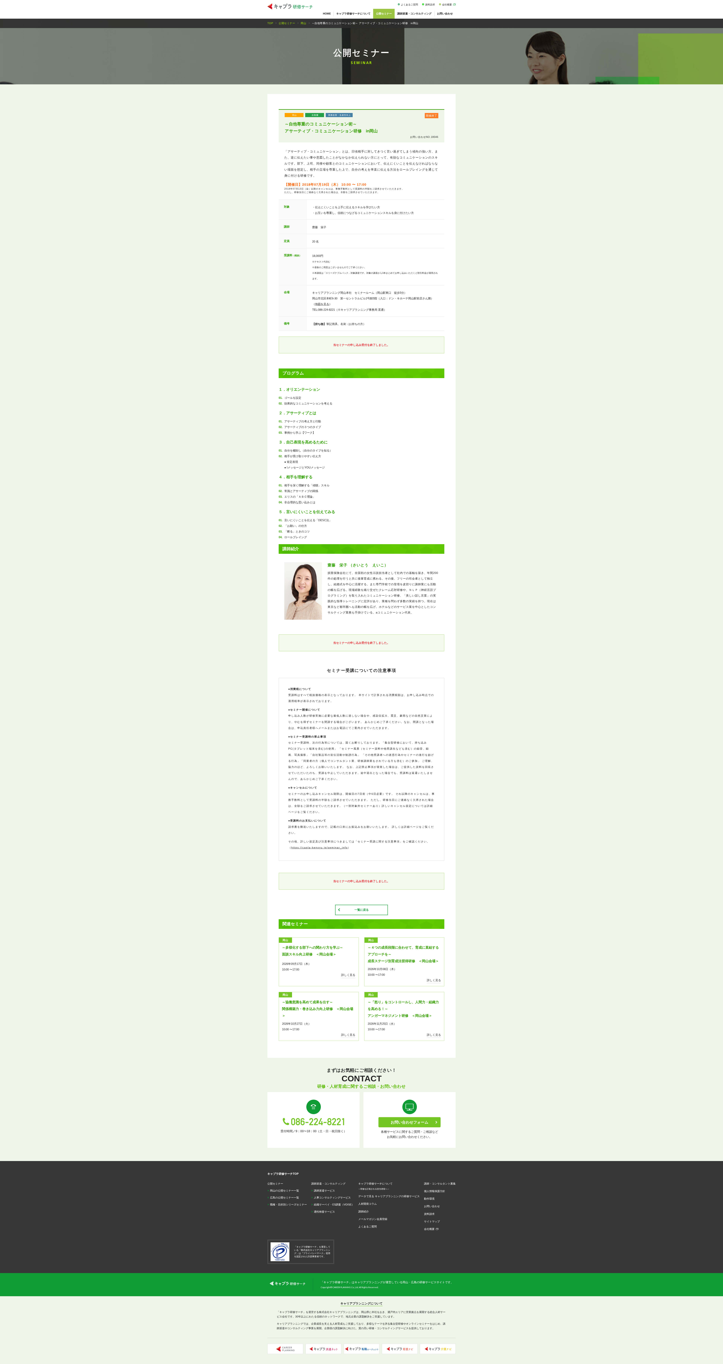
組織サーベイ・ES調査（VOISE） (334, 1204)
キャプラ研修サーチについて (353, 13)
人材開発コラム (367, 1203)
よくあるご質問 (409, 4)
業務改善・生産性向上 (339, 115)
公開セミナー (384, 13)
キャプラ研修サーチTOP (283, 1173)
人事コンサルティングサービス (332, 1197)
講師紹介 (363, 1211)
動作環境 (429, 1198)
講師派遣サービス (324, 1190)
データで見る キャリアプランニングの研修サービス (389, 1196)
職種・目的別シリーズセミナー (288, 1204)
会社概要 (447, 4)
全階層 (315, 115)
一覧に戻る (362, 909)
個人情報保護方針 (434, 1191)
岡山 (294, 115)
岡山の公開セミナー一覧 (284, 1190)
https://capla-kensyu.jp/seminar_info (319, 847)
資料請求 (430, 4)
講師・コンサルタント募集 (440, 1183)
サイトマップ (432, 1221)
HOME (327, 13)
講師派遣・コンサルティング (414, 13)
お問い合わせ (445, 13)
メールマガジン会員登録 (372, 1219)
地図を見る (322, 304)
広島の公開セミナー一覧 (284, 1197)
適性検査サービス (324, 1211)
